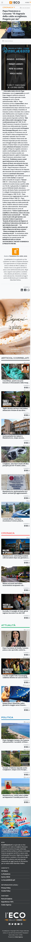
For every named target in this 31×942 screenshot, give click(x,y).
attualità (8, 625)
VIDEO (27, 2)
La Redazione (5, 874)
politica (7, 717)
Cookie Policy (5, 891)
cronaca (8, 533)
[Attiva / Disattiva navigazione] (2, 2)
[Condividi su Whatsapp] (28, 290)
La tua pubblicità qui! (8, 880)
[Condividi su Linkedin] (22, 290)
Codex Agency (6, 905)
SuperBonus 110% (7, 902)
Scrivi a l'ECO (5, 877)
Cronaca (8, 7)
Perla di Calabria (6, 899)
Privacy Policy (6, 888)
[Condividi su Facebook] (25, 290)
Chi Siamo (4, 871)
